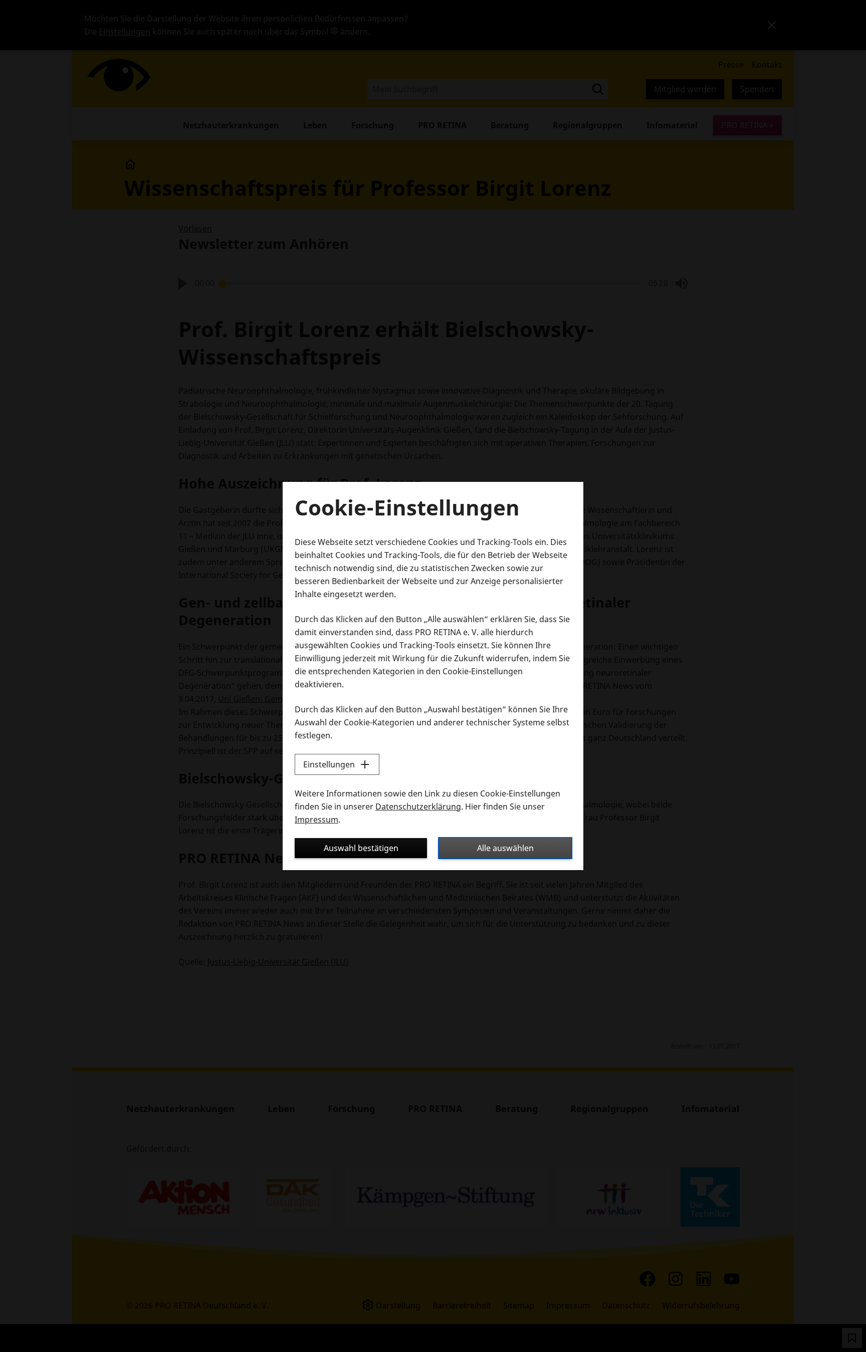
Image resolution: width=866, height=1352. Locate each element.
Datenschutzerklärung (418, 806)
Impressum (316, 819)
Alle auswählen (505, 848)
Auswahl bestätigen (361, 848)
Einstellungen (329, 764)
